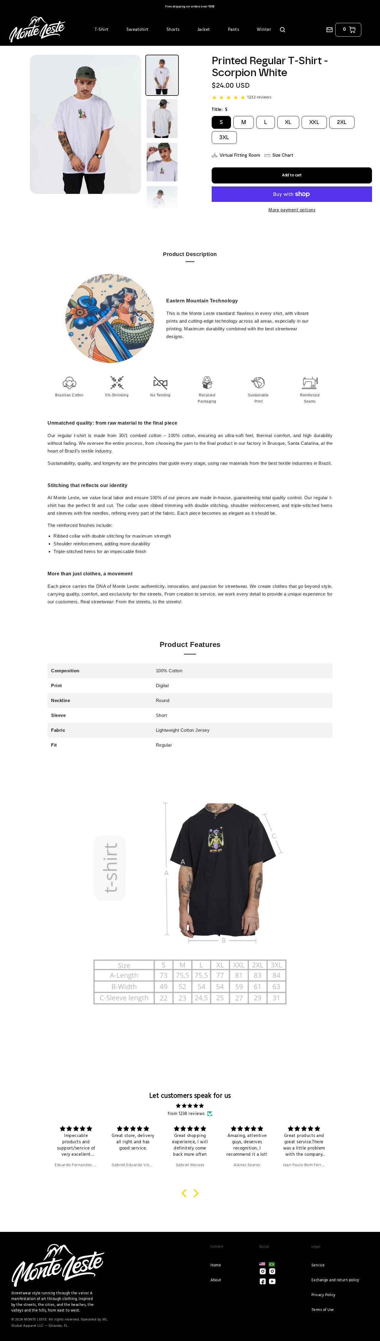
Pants (233, 29)
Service (318, 1265)
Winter (264, 29)
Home (215, 1265)
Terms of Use (322, 1310)
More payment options (291, 210)
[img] (190, 1106)
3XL (224, 137)
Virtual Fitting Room (240, 155)
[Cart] (352, 29)
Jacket (203, 29)
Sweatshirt (137, 29)
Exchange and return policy (335, 1280)
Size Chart (283, 155)
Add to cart (292, 175)
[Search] (282, 29)
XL (288, 122)
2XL (342, 122)
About (215, 1280)
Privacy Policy (323, 1295)
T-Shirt (102, 29)
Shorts (173, 29)
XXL (314, 122)
